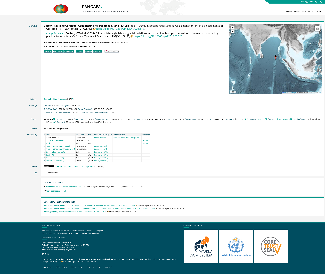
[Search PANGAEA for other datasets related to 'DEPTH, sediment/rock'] (63, 140)
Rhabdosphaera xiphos (54, 152)
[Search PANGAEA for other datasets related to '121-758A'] (54, 119)
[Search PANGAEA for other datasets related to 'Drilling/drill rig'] (54, 122)
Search (289, 11)
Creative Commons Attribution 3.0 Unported (74, 166)
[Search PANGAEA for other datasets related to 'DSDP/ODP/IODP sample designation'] (140, 137)
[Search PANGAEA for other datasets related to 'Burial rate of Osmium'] (63, 160)
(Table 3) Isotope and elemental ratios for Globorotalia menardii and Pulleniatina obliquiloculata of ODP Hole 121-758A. (100, 209)
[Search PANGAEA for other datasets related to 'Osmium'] (53, 155)
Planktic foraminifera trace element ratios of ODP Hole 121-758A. (75, 212)
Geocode (145, 140)
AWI (320, 93)
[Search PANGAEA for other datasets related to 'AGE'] (50, 143)
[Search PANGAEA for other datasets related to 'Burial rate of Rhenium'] (63, 158)
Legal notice (47, 267)
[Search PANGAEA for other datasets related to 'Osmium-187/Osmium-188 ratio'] (70, 146)
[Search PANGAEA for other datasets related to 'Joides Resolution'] (291, 119)
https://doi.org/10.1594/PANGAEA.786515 (120, 28)
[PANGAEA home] (60, 6)
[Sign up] (316, 1)
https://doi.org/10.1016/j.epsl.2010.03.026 (158, 36)
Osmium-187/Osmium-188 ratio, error (59, 149)
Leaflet (286, 93)
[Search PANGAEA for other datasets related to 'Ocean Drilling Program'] (73, 99)
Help (304, 11)
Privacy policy (77, 267)
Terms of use (61, 267)
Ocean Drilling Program (55, 99)
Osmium (49, 155)
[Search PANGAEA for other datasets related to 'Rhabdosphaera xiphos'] (64, 152)
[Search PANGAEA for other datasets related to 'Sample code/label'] (60, 137)
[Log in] (321, 1)
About (310, 11)
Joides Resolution (282, 119)
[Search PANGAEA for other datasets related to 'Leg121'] (266, 119)
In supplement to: (55, 33)
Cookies (90, 267)
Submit (297, 11)
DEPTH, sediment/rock (54, 140)
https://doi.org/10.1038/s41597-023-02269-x (79, 261)
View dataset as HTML (56, 191)
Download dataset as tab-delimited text (63, 186)
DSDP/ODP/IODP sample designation (126, 137)
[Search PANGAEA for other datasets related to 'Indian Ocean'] (245, 119)
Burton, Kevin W (54, 25)
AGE (47, 143)
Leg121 (261, 119)
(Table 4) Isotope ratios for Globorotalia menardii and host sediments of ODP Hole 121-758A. (90, 205)
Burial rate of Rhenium (54, 158)
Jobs (99, 267)
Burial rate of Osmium (54, 161)
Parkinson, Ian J (109, 25)
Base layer (293, 93)
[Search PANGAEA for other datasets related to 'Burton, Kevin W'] (107, 137)
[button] (275, 57)
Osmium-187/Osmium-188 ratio (57, 146)
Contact (318, 11)
